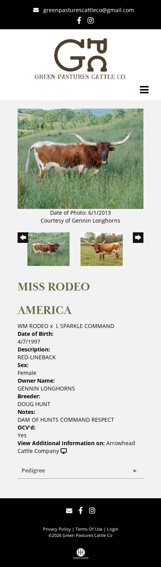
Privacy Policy (57, 529)
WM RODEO (33, 326)
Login (112, 529)
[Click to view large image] (80, 158)
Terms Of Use (88, 529)
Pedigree (33, 470)
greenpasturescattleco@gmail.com (88, 10)
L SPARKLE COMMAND (85, 326)
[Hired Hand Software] (80, 556)
